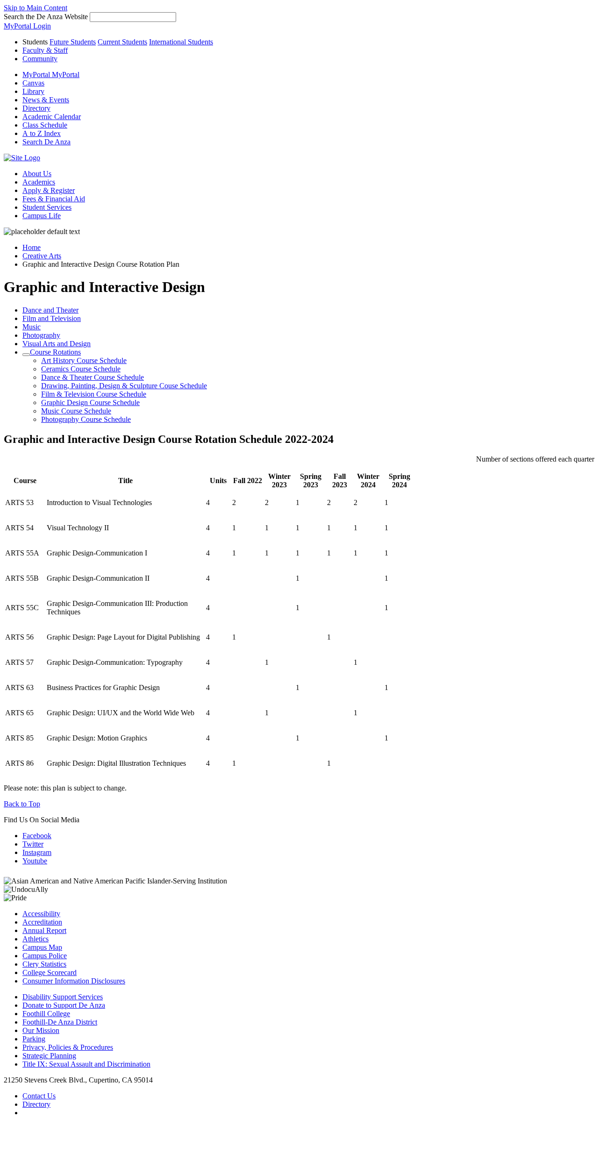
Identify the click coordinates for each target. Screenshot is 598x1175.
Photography (41, 335)
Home (31, 247)
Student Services (46, 207)
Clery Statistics (44, 964)
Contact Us (39, 1096)
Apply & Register (48, 190)
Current (122, 42)
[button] (46, 142)
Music (31, 327)
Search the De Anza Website (46, 17)
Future (73, 42)
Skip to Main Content (35, 8)
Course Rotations (55, 352)
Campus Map (42, 947)
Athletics (35, 939)
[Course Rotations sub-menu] (26, 354)
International (181, 42)
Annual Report (44, 930)
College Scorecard (49, 972)
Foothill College (46, 1014)
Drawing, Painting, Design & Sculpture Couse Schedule (124, 386)
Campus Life (41, 216)
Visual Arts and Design (56, 344)
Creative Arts (41, 256)
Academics (38, 182)
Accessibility (41, 914)
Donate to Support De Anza (63, 1005)
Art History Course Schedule (84, 360)
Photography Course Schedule (86, 419)
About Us (36, 174)
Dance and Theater (50, 310)
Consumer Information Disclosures (73, 981)
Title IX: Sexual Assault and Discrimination (86, 1064)
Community (39, 59)
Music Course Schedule (76, 411)
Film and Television (51, 318)
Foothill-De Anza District (59, 1022)
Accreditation (42, 922)
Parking (33, 1039)
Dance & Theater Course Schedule (92, 377)
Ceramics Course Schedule (81, 369)
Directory (36, 1104)
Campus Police (44, 956)
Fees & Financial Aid (53, 199)
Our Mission (40, 1030)
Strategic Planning (49, 1056)
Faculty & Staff (45, 50)
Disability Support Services (62, 997)
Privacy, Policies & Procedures (67, 1047)
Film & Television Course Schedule (93, 394)
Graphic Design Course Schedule (90, 402)
